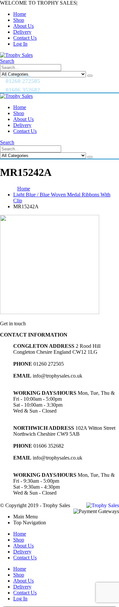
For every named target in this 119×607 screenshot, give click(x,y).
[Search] (90, 76)
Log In (20, 44)
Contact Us (25, 38)
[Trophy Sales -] (16, 55)
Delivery (22, 32)
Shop (18, 20)
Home (19, 14)
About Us (23, 26)
